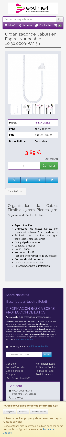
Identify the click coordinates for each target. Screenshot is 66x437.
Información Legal (45, 363)
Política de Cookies (46, 367)
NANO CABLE (42, 122)
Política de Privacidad (25, 339)
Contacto (44, 25)
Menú (11, 25)
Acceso (27, 25)
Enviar (47, 354)
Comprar (49, 165)
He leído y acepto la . (29, 346)
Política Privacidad (16, 367)
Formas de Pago (45, 370)
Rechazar (22, 411)
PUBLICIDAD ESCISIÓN (18, 378)
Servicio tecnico (44, 374)
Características (16, 191)
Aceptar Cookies (38, 411)
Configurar (9, 411)
